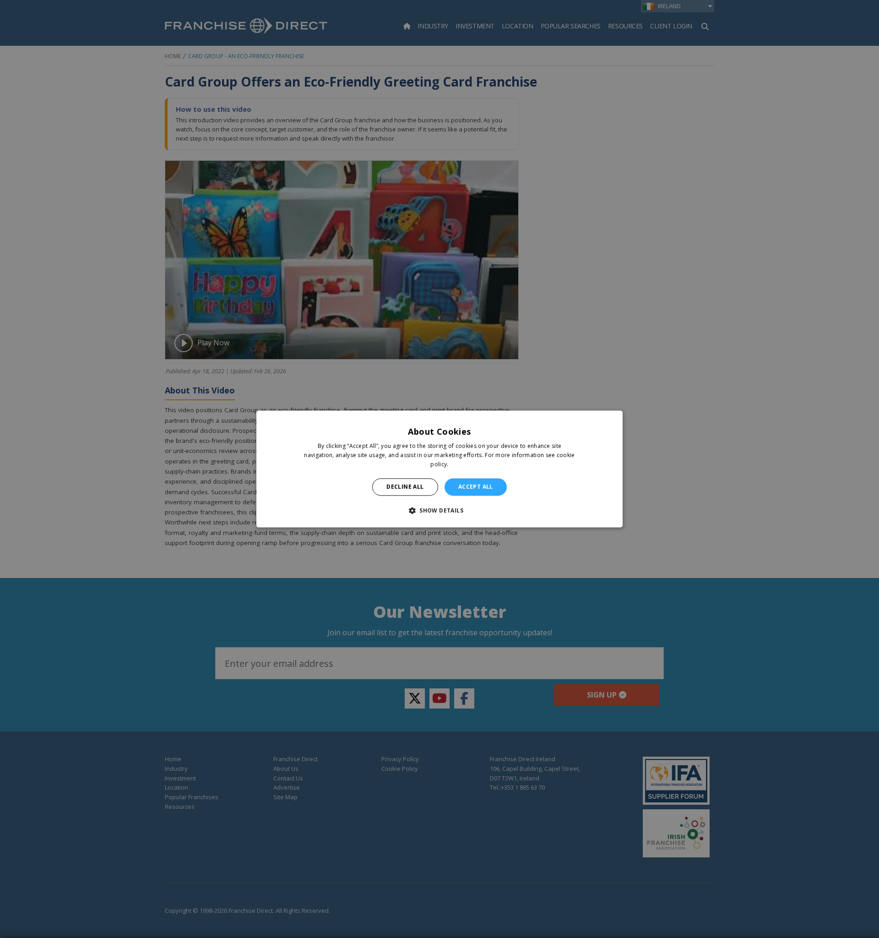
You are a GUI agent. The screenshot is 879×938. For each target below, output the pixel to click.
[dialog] (439, 468)
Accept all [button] (475, 487)
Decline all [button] (404, 487)
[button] (439, 510)
